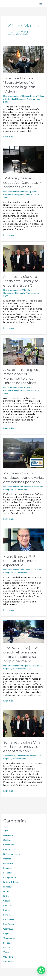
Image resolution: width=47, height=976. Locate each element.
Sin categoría (9, 938)
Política (6, 910)
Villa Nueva (8, 961)
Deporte (7, 858)
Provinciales (8, 919)
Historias (7, 886)
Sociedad (26, 569)
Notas (25, 191)
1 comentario (9, 755)
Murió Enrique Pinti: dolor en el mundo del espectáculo (21, 560)
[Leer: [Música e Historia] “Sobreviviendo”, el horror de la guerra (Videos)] (23, 59)
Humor (6, 891)
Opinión (25, 96)
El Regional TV (9, 877)
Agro (5, 830)
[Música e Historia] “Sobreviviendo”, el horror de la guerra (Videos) (19, 84)
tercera (33, 96)
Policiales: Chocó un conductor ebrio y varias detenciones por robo (23, 477)
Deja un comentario (12, 96)
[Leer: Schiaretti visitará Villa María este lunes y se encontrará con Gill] (23, 723)
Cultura (6, 849)
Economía (7, 868)
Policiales (26, 486)
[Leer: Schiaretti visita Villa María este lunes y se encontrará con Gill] (23, 257)
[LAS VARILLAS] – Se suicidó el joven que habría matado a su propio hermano (20, 654)
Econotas (7, 872)
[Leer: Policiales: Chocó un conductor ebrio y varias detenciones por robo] (23, 452)
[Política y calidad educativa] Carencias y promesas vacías (22, 182)
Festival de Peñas (11, 882)
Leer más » (8, 136)
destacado (8, 863)
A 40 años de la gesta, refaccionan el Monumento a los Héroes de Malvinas (21, 376)
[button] (41, 970)
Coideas (7, 840)
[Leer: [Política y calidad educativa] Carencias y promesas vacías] (23, 159)
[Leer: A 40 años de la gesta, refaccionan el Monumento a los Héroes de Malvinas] (23, 351)
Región (25, 665)
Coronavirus (8, 844)
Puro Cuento (8, 924)
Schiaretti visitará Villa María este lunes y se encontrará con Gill (21, 746)
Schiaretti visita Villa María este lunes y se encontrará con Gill (20, 281)
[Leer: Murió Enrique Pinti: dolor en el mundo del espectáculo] (23, 539)
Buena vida (8, 835)
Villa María (27, 290)
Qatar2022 (8, 928)
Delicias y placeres (11, 854)
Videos (40, 96)
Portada (7, 914)
